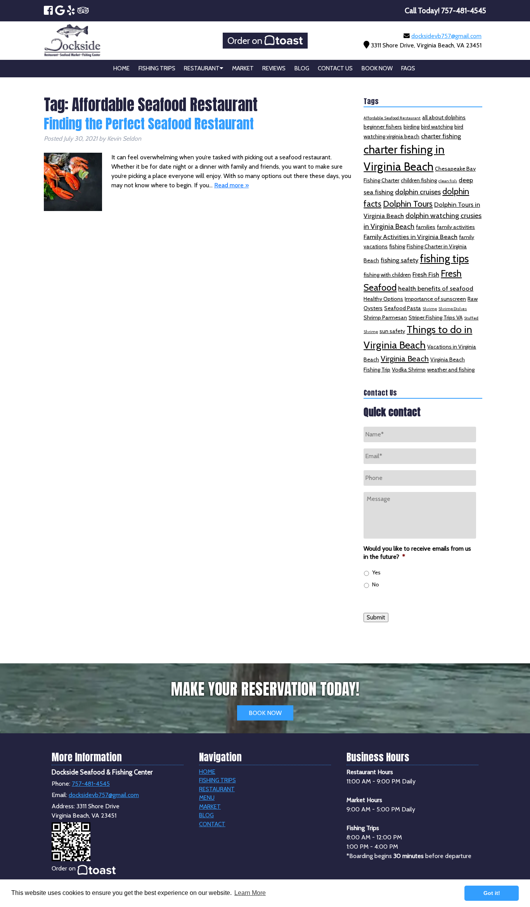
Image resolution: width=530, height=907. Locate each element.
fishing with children (387, 274)
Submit (376, 617)
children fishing (419, 180)
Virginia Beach (405, 358)
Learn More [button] (250, 893)
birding (411, 126)
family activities (456, 226)
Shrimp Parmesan (385, 317)
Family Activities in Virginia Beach (410, 237)
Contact (212, 824)
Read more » (231, 185)
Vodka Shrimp (409, 369)
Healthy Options (383, 298)
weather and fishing (451, 369)
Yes (376, 572)
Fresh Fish (425, 274)
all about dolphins (444, 117)
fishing (397, 246)
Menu (207, 797)
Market (243, 68)
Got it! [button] (491, 893)
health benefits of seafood (435, 288)
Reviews (274, 68)
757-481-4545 (91, 783)
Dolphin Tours (408, 204)
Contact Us (335, 68)
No (375, 584)
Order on (245, 40)
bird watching (437, 126)
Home (121, 68)
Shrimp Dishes (452, 308)
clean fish (447, 180)
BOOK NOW (265, 713)
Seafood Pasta (402, 308)
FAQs (408, 68)
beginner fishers (383, 126)
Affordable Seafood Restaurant (392, 117)
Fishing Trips (157, 68)
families (425, 226)
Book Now (377, 68)
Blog (301, 68)
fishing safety (399, 260)
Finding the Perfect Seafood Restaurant (149, 123)
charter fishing (441, 136)
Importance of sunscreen (435, 298)
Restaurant (202, 68)
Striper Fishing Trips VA (435, 317)
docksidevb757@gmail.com (446, 36)
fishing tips (444, 258)
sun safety (392, 331)
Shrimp (430, 308)
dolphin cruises (418, 191)
